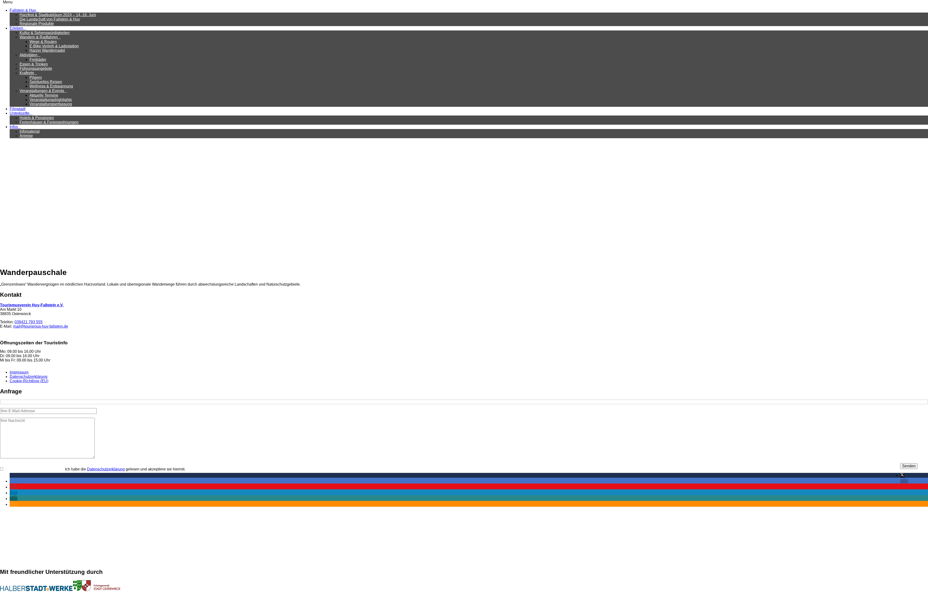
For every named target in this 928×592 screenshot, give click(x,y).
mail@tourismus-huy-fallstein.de (40, 326)
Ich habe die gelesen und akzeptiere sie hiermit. (125, 469)
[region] (464, 202)
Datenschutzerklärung (28, 377)
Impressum (19, 372)
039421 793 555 (28, 322)
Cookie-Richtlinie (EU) (29, 381)
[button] (7, 202)
